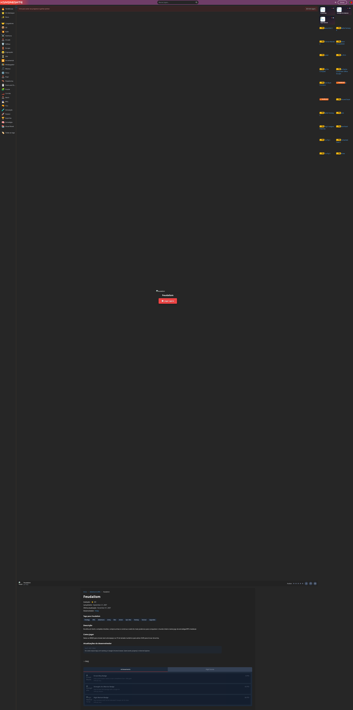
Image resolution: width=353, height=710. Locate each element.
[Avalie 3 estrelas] (298, 583)
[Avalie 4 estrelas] (300, 583)
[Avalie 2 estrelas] (296, 583)
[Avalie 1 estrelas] (294, 583)
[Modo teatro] (315, 583)
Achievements (125, 669)
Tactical (144, 620)
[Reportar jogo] (310, 583)
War (115, 620)
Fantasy (136, 620)
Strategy (87, 620)
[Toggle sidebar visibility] (16, 7)
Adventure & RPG (95, 592)
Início (85, 592)
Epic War (128, 620)
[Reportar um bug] (306, 583)
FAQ (87, 661)
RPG (94, 620)
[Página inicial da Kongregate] (11, 2)
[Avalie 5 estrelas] (303, 583)
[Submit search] (196, 2)
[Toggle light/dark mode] (335, 2)
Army (109, 620)
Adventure (101, 620)
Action (121, 620)
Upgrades (152, 620)
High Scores (210, 669)
